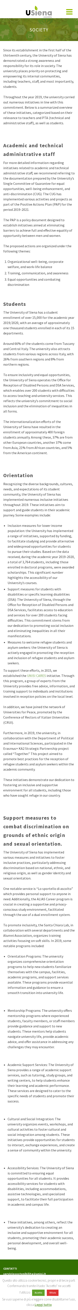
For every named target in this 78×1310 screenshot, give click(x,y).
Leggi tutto (43, 1305)
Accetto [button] (38, 1292)
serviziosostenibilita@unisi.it (24, 1274)
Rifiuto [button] (52, 1292)
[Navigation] (69, 11)
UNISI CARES (36, 675)
